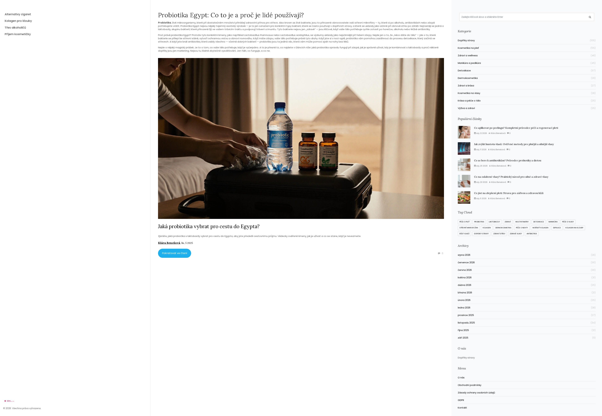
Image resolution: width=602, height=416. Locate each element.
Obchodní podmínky (469, 385)
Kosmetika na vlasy (527, 93)
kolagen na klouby (574, 227)
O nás (461, 377)
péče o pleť (464, 221)
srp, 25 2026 (482, 165)
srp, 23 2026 (481, 182)
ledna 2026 (527, 307)
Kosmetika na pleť (527, 48)
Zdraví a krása (527, 85)
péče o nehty (522, 227)
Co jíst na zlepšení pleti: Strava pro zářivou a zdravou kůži (508, 193)
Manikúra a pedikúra (527, 63)
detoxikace (538, 221)
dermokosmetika (503, 227)
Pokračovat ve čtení (174, 253)
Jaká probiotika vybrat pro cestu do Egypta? (208, 226)
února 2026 (527, 300)
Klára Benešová (169, 243)
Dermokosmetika (527, 78)
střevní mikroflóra (468, 227)
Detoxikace (527, 70)
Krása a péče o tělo (527, 100)
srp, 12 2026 (481, 133)
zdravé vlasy (516, 233)
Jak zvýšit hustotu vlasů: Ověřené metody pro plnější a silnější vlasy (514, 144)
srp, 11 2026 (481, 149)
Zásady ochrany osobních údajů (476, 392)
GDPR (461, 400)
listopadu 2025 (527, 322)
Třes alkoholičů (15, 27)
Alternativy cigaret (18, 14)
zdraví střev (499, 233)
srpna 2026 (527, 255)
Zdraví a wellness (527, 55)
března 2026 (527, 292)
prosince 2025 (527, 315)
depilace (557, 227)
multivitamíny (522, 221)
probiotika (479, 221)
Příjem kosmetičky (18, 34)
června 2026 (527, 270)
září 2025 (527, 337)
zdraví (508, 221)
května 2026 (527, 277)
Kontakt (462, 407)
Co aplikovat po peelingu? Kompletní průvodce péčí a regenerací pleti (516, 127)
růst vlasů (464, 233)
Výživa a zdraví (527, 108)
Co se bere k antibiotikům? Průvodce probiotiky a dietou (507, 160)
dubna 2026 (527, 285)
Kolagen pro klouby (18, 21)
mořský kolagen (540, 227)
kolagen (487, 227)
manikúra (553, 221)
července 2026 (527, 262)
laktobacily (494, 221)
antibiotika (532, 233)
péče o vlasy (568, 221)
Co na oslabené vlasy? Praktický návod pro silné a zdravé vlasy (511, 176)
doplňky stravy (481, 233)
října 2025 (527, 330)
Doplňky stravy (527, 40)
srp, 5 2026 (481, 198)
